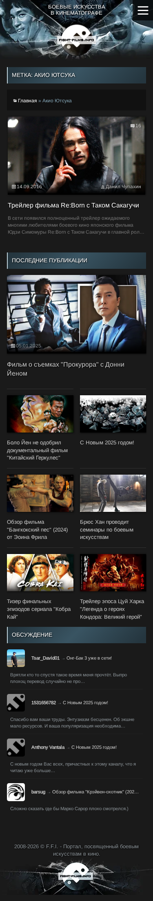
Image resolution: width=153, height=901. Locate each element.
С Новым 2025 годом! (85, 702)
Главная (27, 101)
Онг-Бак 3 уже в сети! (89, 657)
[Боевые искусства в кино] (76, 40)
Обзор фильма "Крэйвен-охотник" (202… (95, 791)
